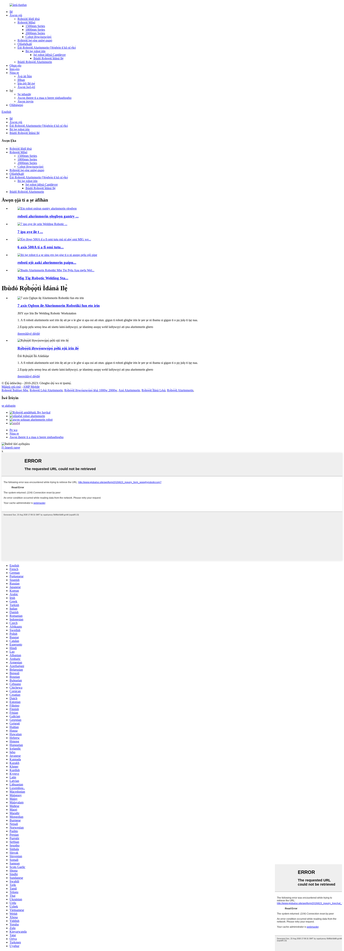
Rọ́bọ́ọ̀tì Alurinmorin (180, 390)
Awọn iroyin (25, 101)
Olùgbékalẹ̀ (25, 44)
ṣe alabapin (9, 405)
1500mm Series (35, 26)
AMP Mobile (31, 386)
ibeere (21, 333)
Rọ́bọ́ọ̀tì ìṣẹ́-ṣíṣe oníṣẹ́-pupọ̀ (35, 40)
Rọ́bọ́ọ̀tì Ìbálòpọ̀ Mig (15, 390)
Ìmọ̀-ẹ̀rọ (15, 69)
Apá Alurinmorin (129, 390)
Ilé (11, 11)
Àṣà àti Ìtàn (25, 76)
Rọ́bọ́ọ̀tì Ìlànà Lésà (153, 390)
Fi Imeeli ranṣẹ (11, 447)
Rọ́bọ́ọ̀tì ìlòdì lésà (29, 19)
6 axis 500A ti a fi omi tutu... (41, 247)
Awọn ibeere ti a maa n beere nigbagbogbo (44, 97)
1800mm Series (35, 29)
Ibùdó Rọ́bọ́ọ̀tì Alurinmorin (35, 62)
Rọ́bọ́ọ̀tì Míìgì (26, 22)
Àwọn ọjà (16, 15)
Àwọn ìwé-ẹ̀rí (26, 87)
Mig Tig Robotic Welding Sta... (43, 278)
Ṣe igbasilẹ (24, 94)
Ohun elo (15, 65)
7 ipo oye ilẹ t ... (30, 232)
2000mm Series (35, 33)
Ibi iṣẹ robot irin (35, 51)
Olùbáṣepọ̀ (16, 105)
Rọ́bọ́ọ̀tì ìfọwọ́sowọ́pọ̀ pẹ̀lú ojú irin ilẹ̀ (48, 348)
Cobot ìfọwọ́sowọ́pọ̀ (38, 36)
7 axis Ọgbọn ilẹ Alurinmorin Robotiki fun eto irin (59, 305)
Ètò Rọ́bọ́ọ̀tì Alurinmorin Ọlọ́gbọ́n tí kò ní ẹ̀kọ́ (47, 47)
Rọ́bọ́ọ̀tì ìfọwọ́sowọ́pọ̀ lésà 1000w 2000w (90, 390)
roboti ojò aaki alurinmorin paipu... (47, 262)
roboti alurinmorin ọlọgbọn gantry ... (48, 216)
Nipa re (14, 72)
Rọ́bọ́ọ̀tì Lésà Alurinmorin (46, 390)
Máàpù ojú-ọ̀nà (11, 386)
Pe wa (13, 430)
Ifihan (21, 80)
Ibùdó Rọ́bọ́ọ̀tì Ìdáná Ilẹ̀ (48, 58)
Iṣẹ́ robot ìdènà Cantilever (49, 54)
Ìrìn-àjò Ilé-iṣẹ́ (26, 83)
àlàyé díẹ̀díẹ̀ (32, 333)
